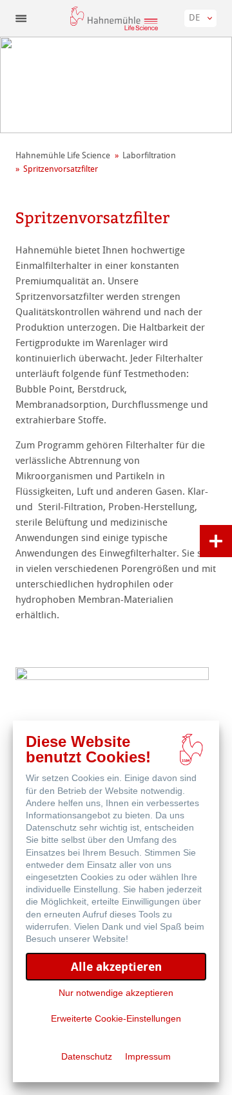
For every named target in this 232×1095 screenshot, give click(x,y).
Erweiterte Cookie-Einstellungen (116, 1018)
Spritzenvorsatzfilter (60, 169)
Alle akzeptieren (116, 967)
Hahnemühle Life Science (62, 155)
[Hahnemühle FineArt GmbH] (114, 18)
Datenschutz (86, 1056)
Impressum (148, 1056)
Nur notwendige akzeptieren (116, 993)
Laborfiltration (149, 155)
